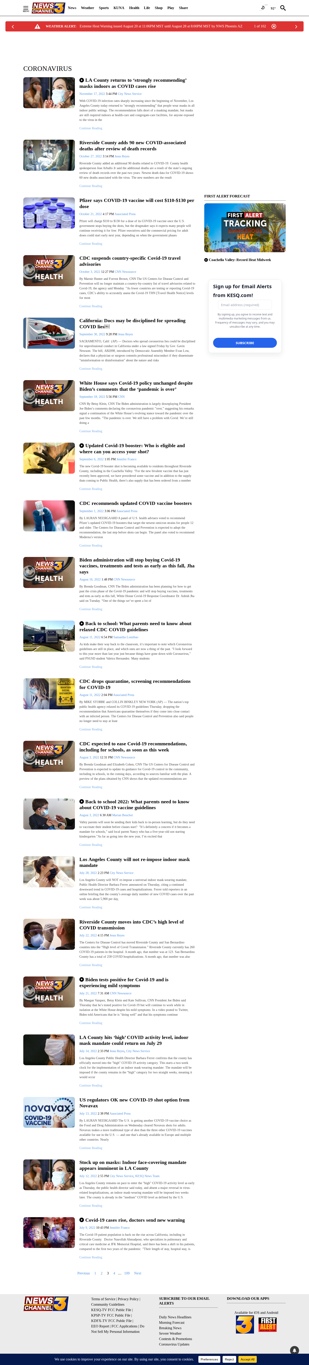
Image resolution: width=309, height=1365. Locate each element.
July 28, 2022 (88, 873)
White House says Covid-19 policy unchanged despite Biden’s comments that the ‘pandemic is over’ (136, 386)
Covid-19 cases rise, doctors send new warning (135, 1220)
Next (137, 1273)
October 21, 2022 (91, 214)
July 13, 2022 (88, 1113)
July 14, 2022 (88, 1051)
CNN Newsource (125, 271)
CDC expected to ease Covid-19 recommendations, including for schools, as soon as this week (133, 747)
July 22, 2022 (88, 935)
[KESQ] (48, 8)
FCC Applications (124, 1326)
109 (127, 1273)
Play (170, 8)
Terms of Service (103, 1299)
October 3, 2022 (90, 271)
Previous (83, 1273)
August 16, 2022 (90, 579)
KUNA (119, 8)
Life (147, 8)
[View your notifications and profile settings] (294, 1350)
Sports (104, 8)
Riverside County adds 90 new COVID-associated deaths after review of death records (132, 145)
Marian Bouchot (122, 815)
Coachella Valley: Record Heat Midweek (240, 260)
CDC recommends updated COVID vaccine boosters (135, 503)
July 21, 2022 (88, 993)
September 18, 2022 (92, 396)
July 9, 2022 (87, 1227)
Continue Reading (90, 128)
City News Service (130, 94)
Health (134, 8)
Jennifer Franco (126, 459)
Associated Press (124, 214)
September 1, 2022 (92, 511)
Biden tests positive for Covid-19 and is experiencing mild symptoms (124, 982)
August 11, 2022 (90, 637)
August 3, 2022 (89, 757)
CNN (121, 396)
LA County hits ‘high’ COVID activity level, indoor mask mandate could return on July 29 (133, 1040)
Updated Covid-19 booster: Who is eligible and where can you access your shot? (132, 448)
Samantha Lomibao (125, 637)
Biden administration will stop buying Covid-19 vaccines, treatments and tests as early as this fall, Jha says (137, 566)
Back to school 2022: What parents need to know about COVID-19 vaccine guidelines (134, 805)
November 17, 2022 (92, 94)
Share (183, 8)
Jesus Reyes (122, 156)
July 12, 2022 (88, 1176)
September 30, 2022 (92, 334)
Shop (159, 8)
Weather (87, 8)
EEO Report (100, 1326)
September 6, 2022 (92, 459)
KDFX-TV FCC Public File (111, 1321)
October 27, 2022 (91, 156)
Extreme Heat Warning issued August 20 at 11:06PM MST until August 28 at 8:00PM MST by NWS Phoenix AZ (161, 26)
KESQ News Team (147, 1176)
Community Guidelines (107, 1304)
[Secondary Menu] (29, 8)
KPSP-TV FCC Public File (110, 1315)
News (72, 8)
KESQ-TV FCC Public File (111, 1310)
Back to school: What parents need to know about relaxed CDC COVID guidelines (135, 626)
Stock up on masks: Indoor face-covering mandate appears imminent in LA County (132, 1165)
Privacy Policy (128, 1299)
